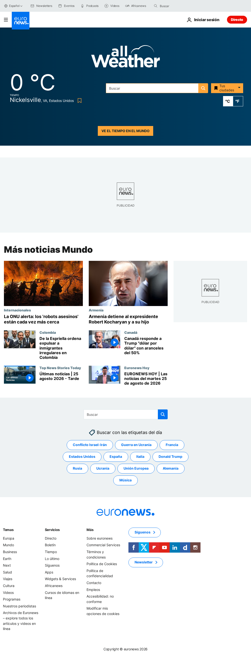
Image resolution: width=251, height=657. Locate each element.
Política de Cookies (102, 564)
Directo (237, 19)
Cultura (8, 586)
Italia (140, 456)
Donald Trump (170, 456)
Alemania (170, 468)
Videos (8, 592)
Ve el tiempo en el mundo (125, 131)
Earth (7, 558)
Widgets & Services (60, 579)
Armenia (96, 310)
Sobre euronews (100, 538)
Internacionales (17, 310)
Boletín (50, 545)
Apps (49, 572)
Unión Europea (136, 468)
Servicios (52, 529)
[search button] (156, 6)
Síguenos (52, 565)
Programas (11, 599)
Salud (7, 572)
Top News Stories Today (60, 368)
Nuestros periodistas (19, 606)
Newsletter (144, 562)
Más (90, 529)
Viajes (7, 579)
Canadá (130, 332)
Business (10, 552)
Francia (172, 445)
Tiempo (51, 552)
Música (125, 480)
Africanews (54, 586)
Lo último (52, 558)
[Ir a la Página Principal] (20, 20)
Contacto (94, 583)
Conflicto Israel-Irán (90, 445)
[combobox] (180, 6)
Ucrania (102, 468)
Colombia (47, 332)
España (116, 456)
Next (7, 565)
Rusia (77, 468)
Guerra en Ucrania (136, 445)
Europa (8, 538)
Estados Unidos (82, 456)
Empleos (93, 589)
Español (14, 6)
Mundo (8, 545)
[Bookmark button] (78, 100)
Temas (8, 529)
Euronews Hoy (136, 368)
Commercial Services (103, 545)
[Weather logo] (125, 57)
